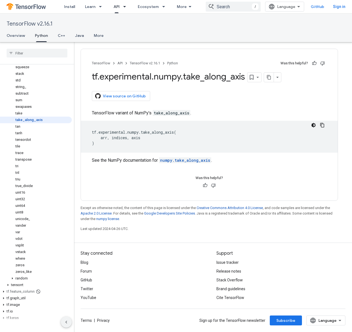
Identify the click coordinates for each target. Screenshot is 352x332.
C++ (61, 35)
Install (69, 6)
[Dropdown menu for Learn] (102, 6)
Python (41, 35)
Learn (90, 6)
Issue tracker (227, 262)
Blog (84, 262)
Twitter (87, 289)
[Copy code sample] (322, 125)
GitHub (317, 6)
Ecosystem (148, 6)
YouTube (88, 297)
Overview (16, 35)
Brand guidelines (230, 289)
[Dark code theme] (313, 125)
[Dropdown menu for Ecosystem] (165, 6)
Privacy (103, 320)
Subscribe (285, 320)
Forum (86, 271)
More (182, 6)
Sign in (339, 6)
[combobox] (233, 7)
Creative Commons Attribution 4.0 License (230, 208)
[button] (36, 278)
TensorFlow (101, 63)
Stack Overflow (229, 280)
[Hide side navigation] (66, 322)
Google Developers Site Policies (169, 213)
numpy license (107, 219)
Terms (86, 320)
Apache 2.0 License (96, 213)
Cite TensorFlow (230, 297)
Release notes (228, 271)
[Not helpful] (322, 63)
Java (79, 35)
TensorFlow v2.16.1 (30, 23)
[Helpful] (314, 63)
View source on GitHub (124, 96)
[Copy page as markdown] (269, 77)
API (117, 6)
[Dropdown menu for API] (126, 6)
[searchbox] (37, 53)
